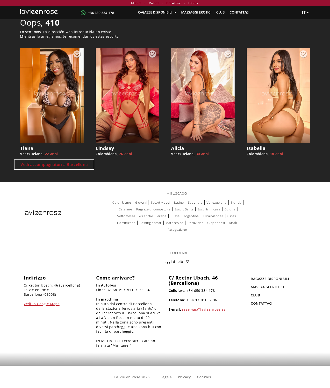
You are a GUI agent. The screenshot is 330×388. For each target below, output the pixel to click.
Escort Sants (184, 209)
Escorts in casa (209, 209)
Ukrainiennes (213, 216)
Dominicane (126, 223)
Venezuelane (217, 202)
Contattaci (239, 12)
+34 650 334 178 (101, 12)
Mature (136, 3)
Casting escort (150, 223)
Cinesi (232, 216)
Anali (233, 223)
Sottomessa (126, 216)
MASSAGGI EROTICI (196, 12)
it (304, 12)
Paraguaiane (177, 229)
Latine (179, 202)
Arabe (161, 216)
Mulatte (154, 3)
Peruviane (195, 223)
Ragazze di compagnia (153, 209)
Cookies (204, 377)
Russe (175, 216)
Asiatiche (146, 216)
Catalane (125, 209)
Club (220, 12)
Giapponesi (216, 223)
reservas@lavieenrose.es (204, 309)
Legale (166, 377)
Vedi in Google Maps (41, 304)
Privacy (184, 377)
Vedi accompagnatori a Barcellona (54, 164)
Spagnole (195, 202)
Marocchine (174, 223)
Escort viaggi (160, 202)
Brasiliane (173, 3)
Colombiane (121, 202)
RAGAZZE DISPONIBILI (155, 12)
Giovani (141, 202)
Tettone (193, 3)
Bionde (236, 202)
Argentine (191, 216)
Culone (230, 209)
